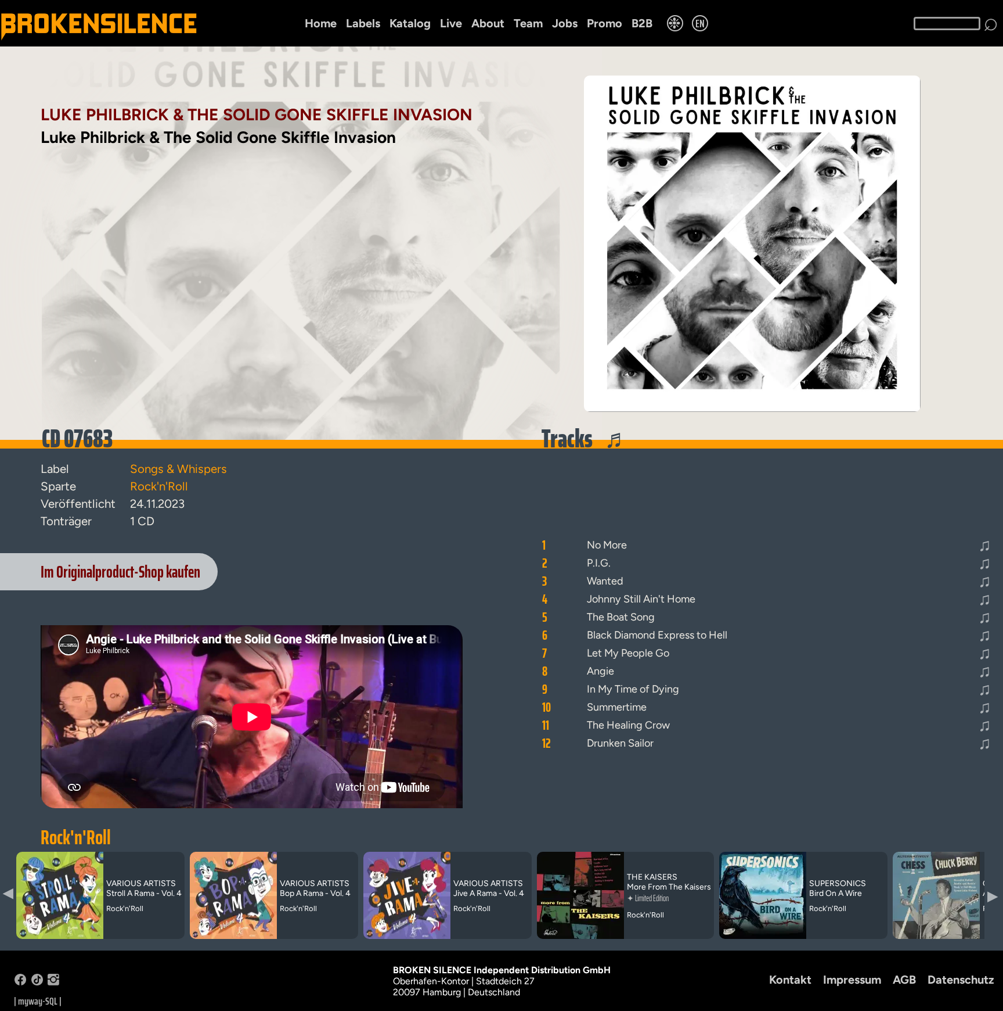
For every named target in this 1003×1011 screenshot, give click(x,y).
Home (321, 23)
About (487, 23)
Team (528, 23)
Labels (363, 23)
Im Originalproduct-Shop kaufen (120, 572)
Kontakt (790, 980)
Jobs (565, 23)
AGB (904, 980)
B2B (642, 23)
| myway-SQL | (38, 1001)
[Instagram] (53, 982)
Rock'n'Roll (76, 837)
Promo (604, 23)
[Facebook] (20, 982)
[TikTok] (37, 982)
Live (451, 23)
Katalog (410, 23)
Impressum (852, 980)
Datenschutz (961, 980)
